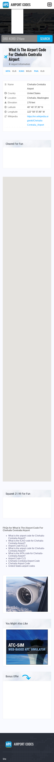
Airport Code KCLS (17, 546)
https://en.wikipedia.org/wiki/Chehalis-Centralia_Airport (37, 120)
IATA (8, 71)
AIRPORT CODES (20, 4)
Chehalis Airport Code (19, 563)
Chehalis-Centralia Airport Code (24, 561)
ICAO (21, 71)
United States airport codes (21, 566)
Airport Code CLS (17, 558)
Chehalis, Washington (38, 98)
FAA (36, 71)
